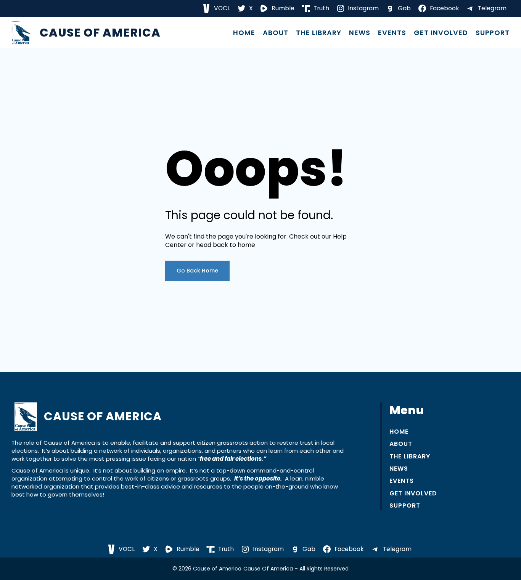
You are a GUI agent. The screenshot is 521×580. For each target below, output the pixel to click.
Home (244, 32)
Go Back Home (197, 270)
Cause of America (100, 32)
